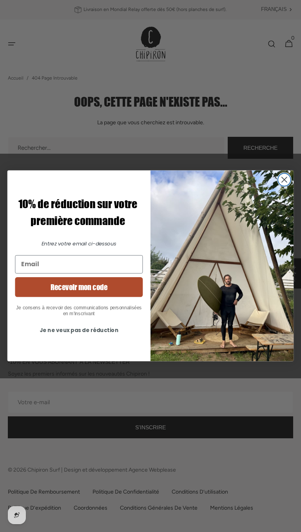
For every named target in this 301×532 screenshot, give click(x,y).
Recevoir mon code (79, 286)
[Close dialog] (284, 179)
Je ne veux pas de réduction (79, 330)
